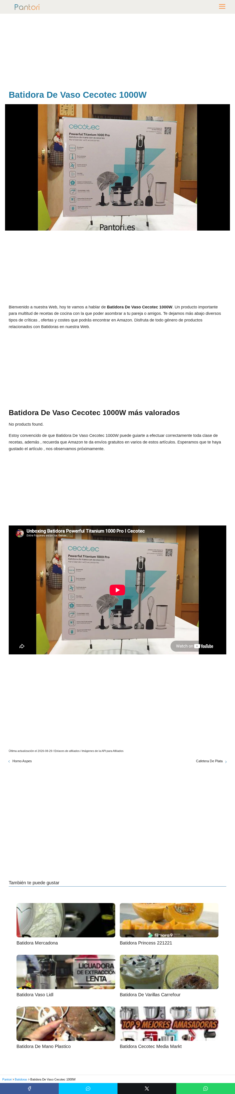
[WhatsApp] (205, 1088)
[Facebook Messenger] (88, 1088)
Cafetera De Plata (209, 761)
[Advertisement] (117, 53)
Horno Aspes (22, 761)
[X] (147, 1088)
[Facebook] (29, 1088)
